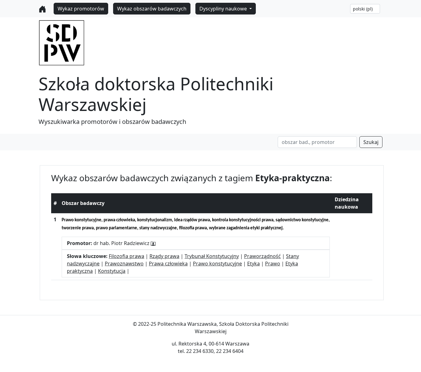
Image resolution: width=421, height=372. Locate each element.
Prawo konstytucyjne (217, 263)
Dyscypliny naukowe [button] (223, 8)
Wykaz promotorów (81, 8)
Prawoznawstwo (124, 263)
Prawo (272, 263)
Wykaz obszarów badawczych (151, 8)
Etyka (253, 263)
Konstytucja (111, 271)
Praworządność (262, 256)
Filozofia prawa (126, 256)
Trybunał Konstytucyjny (212, 256)
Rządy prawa (164, 256)
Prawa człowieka (168, 263)
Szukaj (370, 142)
